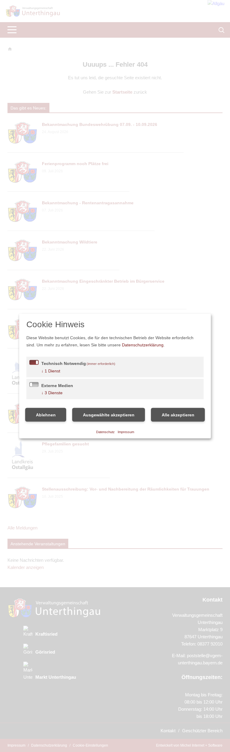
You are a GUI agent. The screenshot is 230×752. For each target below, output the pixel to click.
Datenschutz (105, 431)
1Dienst (51, 371)
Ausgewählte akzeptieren (108, 414)
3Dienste (52, 392)
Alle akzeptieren (178, 414)
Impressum (126, 431)
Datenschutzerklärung (175, 345)
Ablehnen (46, 414)
